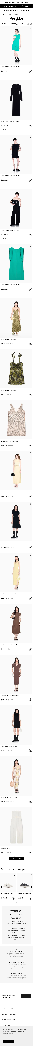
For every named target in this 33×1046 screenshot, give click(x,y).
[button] (30, 6)
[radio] (28, 24)
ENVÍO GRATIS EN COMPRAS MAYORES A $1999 (16, 2)
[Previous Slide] (1, 2)
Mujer (4, 14)
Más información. (8, 1033)
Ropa (10, 14)
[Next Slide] (32, 2)
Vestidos (16, 14)
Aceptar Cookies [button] (8, 1041)
